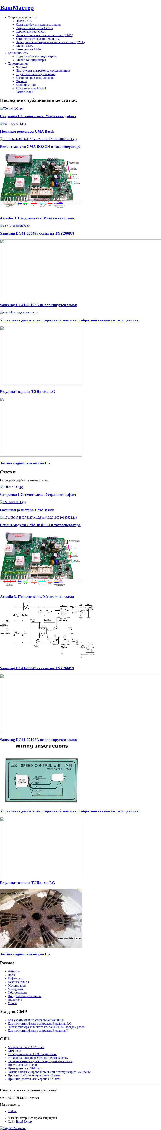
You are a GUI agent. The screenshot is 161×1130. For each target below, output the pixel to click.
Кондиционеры (18, 53)
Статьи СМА (24, 45)
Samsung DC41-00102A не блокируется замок (38, 305)
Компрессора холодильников (35, 77)
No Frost (21, 67)
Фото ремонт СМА (28, 49)
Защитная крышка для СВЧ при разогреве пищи (40, 1061)
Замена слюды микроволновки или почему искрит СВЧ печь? (49, 1072)
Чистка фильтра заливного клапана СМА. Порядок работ (46, 1027)
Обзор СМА (24, 21)
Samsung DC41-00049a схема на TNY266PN (37, 233)
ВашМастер (17, 7)
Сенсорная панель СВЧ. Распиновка (32, 1054)
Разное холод (24, 91)
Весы (11, 974)
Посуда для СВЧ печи (22, 1064)
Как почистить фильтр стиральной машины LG (39, 1023)
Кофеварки (15, 978)
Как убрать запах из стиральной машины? (36, 1020)
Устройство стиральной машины (37, 38)
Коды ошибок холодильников (35, 74)
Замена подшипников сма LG (25, 463)
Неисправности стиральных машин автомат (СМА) (50, 42)
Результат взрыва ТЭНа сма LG (27, 391)
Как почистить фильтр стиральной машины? (38, 1030)
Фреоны (21, 81)
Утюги (12, 1003)
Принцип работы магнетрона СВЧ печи (34, 1079)
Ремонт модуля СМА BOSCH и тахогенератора (40, 146)
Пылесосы (15, 999)
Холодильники (18, 63)
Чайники (14, 971)
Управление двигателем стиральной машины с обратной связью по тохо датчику (69, 320)
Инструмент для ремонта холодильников (43, 70)
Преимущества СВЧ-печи (25, 1068)
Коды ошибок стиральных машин (38, 24)
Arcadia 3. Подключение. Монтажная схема (37, 218)
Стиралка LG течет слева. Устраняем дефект (38, 116)
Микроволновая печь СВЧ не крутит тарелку (38, 1057)
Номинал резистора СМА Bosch (27, 131)
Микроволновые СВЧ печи (26, 1047)
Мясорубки (15, 989)
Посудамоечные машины (24, 996)
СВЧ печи (14, 1050)
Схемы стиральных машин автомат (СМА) (44, 35)
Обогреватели (17, 992)
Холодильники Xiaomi (31, 88)
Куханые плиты (18, 982)
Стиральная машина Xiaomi (34, 28)
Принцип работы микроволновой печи (34, 1075)
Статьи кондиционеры (31, 60)
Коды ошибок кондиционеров (36, 56)
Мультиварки (17, 985)
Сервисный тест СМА (31, 31)
